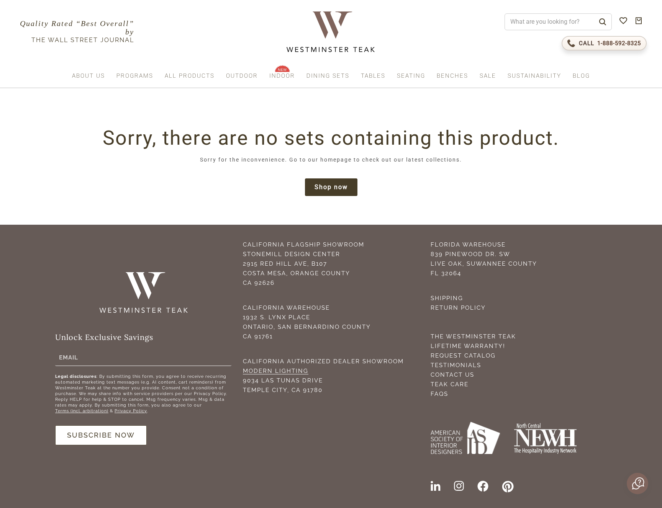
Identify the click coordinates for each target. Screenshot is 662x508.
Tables (373, 75)
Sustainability (534, 75)
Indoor (282, 75)
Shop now (331, 187)
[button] (637, 483)
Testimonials (456, 365)
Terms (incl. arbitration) (81, 410)
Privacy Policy (131, 410)
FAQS (439, 393)
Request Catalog (463, 355)
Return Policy (458, 307)
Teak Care (450, 384)
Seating (411, 75)
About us (88, 75)
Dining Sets (327, 75)
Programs (134, 75)
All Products (190, 75)
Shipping (447, 298)
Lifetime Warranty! (468, 346)
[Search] (602, 21)
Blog (581, 75)
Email (68, 357)
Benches (452, 75)
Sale (488, 75)
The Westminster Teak (473, 336)
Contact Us (452, 374)
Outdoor (242, 75)
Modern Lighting (275, 371)
